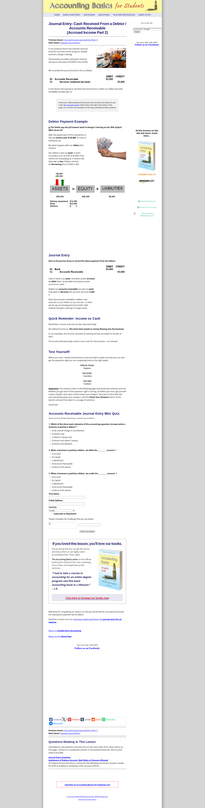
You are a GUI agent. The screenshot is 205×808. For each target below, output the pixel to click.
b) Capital (56, 457)
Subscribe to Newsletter (65, 513)
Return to (65, 630)
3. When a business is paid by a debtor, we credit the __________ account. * (83, 473)
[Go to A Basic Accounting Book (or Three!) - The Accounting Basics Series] (87, 603)
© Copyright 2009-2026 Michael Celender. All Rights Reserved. (87, 797)
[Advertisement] (87, 229)
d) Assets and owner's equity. (65, 440)
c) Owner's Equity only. (62, 437)
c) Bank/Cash (57, 460)
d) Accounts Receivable (62, 463)
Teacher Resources (124, 15)
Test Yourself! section (71, 105)
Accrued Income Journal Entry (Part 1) (81, 40)
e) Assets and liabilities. (62, 444)
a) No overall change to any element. (68, 430)
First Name (54, 494)
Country (52, 507)
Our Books (89, 15)
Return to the (60, 636)
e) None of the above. (61, 467)
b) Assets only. (58, 434)
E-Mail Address (56, 500)
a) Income (56, 453)
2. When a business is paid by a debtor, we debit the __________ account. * (82, 450)
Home (57, 15)
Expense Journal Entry (70, 42)
